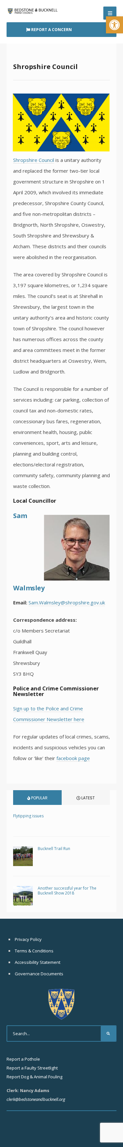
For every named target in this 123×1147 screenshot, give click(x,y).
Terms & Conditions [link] (34, 951)
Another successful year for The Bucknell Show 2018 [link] (67, 890)
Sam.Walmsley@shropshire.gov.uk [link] (67, 602)
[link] (114, 24)
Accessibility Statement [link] (37, 962)
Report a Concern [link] (51, 29)
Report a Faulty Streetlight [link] (32, 1068)
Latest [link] (87, 798)
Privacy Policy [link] (28, 939)
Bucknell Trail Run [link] (54, 848)
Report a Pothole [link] (23, 1059)
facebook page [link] (73, 758)
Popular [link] (39, 798)
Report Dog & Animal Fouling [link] (34, 1077)
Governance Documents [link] (39, 974)
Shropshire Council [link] (33, 160)
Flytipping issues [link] (28, 816)
